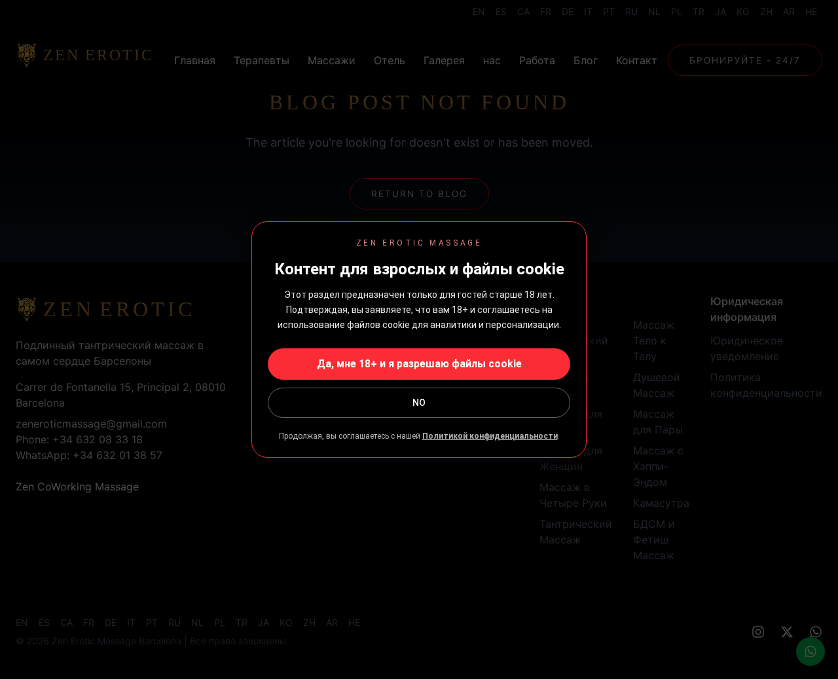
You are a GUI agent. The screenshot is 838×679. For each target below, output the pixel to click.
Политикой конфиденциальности (490, 436)
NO (419, 402)
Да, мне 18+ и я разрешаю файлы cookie (419, 364)
